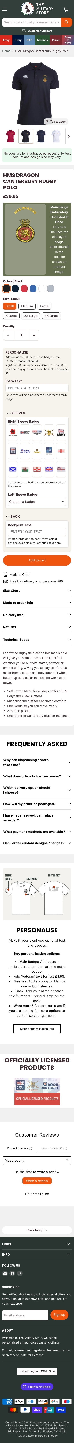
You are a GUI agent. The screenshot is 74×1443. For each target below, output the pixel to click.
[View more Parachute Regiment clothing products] (56, 40)
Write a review (37, 1181)
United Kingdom (35, 1371)
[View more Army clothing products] (6, 40)
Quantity (9, 326)
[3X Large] (52, 320)
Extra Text (13, 381)
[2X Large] (32, 320)
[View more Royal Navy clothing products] (18, 40)
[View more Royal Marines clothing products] (42, 40)
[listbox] (37, 501)
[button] (11, 136)
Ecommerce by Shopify (43, 1435)
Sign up (59, 1315)
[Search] (66, 22)
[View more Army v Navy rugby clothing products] (68, 40)
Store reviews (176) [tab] (54, 1148)
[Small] (10, 311)
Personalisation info (27, 361)
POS (19, 1435)
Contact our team (48, 1006)
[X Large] (12, 320)
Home (6, 51)
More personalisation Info (37, 1028)
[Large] (45, 311)
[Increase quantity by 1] (34, 335)
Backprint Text (19, 525)
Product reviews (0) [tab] (19, 1148)
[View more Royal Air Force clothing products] (29, 40)
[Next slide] (68, 136)
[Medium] (28, 311)
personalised (10, 1342)
